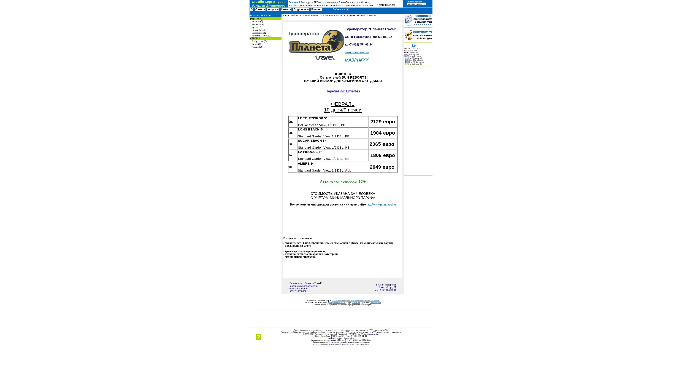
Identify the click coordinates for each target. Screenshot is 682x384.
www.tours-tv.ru (375, 303)
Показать (260, 15)
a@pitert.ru (337, 338)
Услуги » (273, 9)
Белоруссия (257, 41)
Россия (255, 47)
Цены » (286, 9)
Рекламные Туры (260, 35)
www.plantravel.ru (357, 52)
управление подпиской (354, 301)
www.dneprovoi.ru (338, 301)
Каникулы (257, 24)
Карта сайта (349, 338)
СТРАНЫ (255, 38)
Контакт (316, 9)
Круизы (255, 27)
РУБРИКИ (255, 18)
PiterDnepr (356, 303)
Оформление (258, 32)
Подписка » (301, 9)
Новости (256, 21)
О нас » (260, 9)
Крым (255, 44)
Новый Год (257, 30)
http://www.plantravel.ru (381, 204)
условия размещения (372, 301)
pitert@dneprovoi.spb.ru (336, 303)
